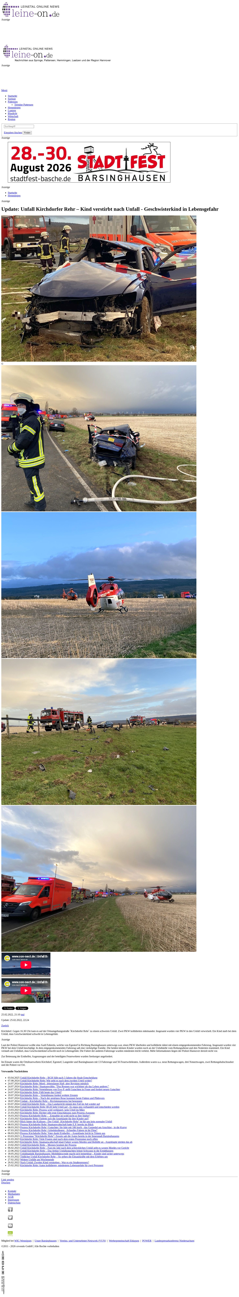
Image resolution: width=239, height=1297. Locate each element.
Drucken (5, 1182)
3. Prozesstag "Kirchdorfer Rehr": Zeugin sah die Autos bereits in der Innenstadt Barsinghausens (69, 1136)
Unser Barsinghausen (46, 1240)
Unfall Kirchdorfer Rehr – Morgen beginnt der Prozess (48, 1145)
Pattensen (13, 101)
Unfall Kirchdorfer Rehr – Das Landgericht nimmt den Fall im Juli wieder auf (60, 1104)
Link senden (7, 1179)
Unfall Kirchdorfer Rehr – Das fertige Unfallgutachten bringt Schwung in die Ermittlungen (66, 1150)
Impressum (13, 1199)
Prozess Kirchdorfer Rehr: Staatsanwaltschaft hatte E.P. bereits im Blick (56, 1124)
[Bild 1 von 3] (98, 510)
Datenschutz (14, 1202)
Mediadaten (14, 1194)
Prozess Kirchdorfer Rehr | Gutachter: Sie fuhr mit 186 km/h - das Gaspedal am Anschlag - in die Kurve (73, 1127)
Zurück (5, 1025)
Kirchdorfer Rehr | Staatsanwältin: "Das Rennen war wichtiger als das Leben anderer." (64, 1086)
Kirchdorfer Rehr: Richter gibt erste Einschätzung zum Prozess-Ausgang (57, 1112)
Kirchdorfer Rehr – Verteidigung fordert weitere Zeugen (49, 1095)
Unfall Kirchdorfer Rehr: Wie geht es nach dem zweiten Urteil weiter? (56, 1080)
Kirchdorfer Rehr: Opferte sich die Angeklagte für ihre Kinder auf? (54, 1118)
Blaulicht (12, 113)
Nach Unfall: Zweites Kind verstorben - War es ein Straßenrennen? (54, 1162)
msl (22, 1014)
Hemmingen (14, 107)
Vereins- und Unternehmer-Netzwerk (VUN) (83, 1240)
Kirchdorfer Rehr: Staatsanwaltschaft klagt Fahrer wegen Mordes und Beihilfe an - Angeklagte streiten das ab (76, 1142)
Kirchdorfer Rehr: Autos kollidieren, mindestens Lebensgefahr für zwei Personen (61, 1165)
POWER (147, 1240)
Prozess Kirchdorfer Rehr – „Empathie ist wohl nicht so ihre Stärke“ (55, 1115)
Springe (12, 98)
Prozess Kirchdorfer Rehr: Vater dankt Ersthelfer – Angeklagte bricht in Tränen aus (62, 1133)
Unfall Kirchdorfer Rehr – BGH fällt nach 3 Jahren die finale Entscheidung (58, 1077)
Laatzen (12, 110)
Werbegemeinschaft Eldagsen (124, 1240)
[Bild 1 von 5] (98, 360)
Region (11, 119)
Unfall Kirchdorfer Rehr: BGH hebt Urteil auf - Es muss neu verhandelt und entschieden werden (69, 1107)
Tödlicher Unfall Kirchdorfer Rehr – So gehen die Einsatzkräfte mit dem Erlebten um (64, 1156)
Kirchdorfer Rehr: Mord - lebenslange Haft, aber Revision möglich (54, 1083)
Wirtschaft (13, 116)
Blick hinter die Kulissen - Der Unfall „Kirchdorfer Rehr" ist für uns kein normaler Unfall (66, 1121)
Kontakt (12, 1191)
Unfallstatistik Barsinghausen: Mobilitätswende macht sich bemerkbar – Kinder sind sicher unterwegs (72, 1153)
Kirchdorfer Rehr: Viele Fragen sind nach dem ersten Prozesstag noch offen (59, 1139)
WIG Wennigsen (23, 1240)
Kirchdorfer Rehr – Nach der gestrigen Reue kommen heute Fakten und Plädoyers (62, 1098)
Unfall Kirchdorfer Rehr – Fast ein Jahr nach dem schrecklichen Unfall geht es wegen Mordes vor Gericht (74, 1147)
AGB (10, 1197)
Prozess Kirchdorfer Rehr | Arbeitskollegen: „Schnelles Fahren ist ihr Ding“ (59, 1130)
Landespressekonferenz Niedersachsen (174, 1240)
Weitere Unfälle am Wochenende (37, 1159)
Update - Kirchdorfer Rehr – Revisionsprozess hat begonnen (51, 1101)
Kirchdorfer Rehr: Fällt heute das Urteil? (41, 1092)
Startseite (12, 96)
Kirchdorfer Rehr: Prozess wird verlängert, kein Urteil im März (52, 1109)
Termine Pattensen (23, 104)
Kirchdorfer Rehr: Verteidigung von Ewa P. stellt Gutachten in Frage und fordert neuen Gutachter (70, 1089)
